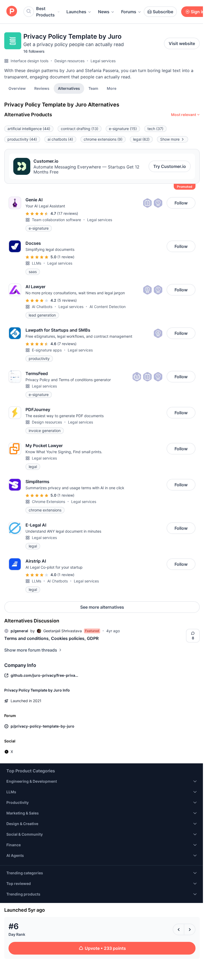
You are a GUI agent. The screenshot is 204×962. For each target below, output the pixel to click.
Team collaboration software (56, 219)
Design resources (69, 61)
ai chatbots (60, 139)
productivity (22, 139)
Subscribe (163, 11)
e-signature (123, 128)
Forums (128, 11)
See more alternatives (102, 607)
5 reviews (67, 300)
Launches (76, 11)
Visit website (182, 43)
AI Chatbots (42, 306)
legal (141, 139)
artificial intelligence (28, 128)
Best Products (45, 11)
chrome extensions (103, 139)
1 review (66, 257)
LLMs (36, 263)
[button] (112, 88)
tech (155, 128)
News (103, 11)
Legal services (103, 61)
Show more (170, 139)
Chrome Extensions (48, 501)
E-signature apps (47, 350)
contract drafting (79, 128)
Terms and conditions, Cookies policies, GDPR (51, 638)
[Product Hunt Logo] (11, 11)
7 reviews (67, 343)
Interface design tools (29, 61)
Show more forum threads (30, 650)
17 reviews (67, 213)
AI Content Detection (108, 306)
